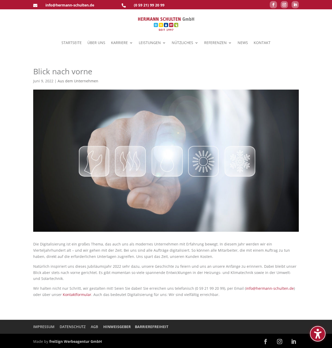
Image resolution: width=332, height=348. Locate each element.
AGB (94, 326)
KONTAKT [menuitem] (262, 42)
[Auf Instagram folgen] (284, 4)
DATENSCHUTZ (73, 326)
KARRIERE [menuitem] (119, 42)
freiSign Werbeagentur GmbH (75, 341)
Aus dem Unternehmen (78, 80)
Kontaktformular (77, 294)
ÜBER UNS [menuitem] (96, 42)
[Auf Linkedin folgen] (295, 4)
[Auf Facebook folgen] (273, 4)
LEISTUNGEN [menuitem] (150, 42)
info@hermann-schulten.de (270, 288)
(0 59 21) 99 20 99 (149, 5)
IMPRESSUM (43, 326)
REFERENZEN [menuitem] (215, 42)
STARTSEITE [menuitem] (71, 42)
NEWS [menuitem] (243, 42)
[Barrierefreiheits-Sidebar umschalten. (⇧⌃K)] (318, 334)
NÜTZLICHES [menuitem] (182, 42)
